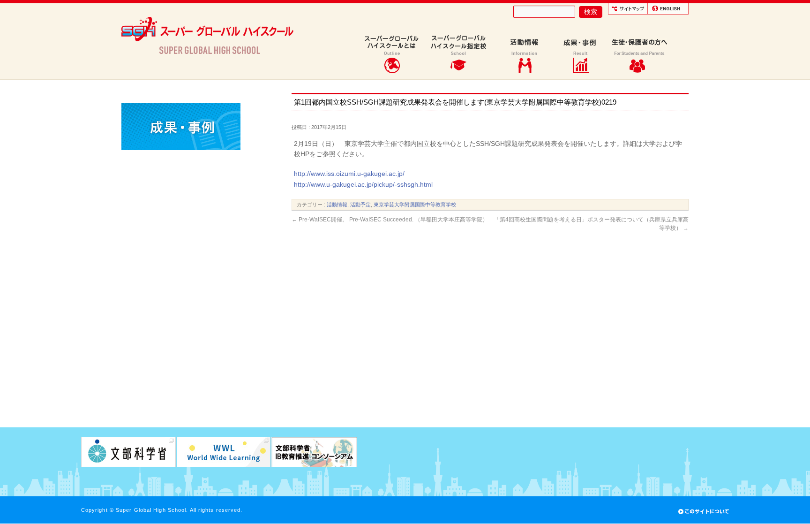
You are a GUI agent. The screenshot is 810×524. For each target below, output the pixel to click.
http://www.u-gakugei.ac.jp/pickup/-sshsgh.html (363, 184)
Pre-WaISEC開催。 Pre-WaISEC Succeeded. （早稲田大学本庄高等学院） (390, 219)
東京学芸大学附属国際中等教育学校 (415, 204)
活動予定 (360, 204)
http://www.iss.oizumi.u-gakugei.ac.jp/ (349, 173)
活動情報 (337, 204)
